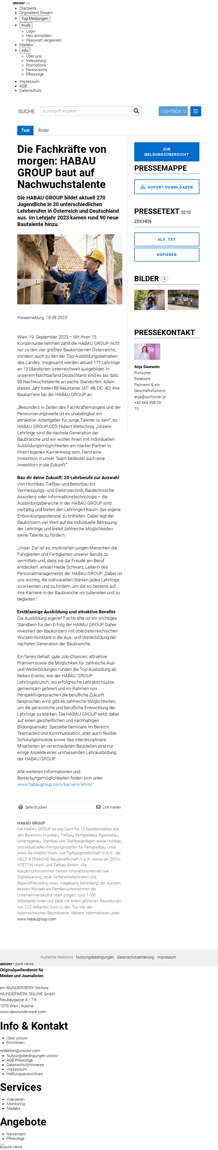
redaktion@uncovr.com (20, 1050)
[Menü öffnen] (195, 111)
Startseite (27, 8)
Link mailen (112, 807)
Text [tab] (25, 130)
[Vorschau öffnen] (69, 269)
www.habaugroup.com (36, 919)
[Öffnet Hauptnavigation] (28, 3)
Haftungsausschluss (25, 1073)
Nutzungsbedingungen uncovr (32, 1055)
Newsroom (16, 1134)
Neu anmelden (38, 35)
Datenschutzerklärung (135, 957)
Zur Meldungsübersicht (166, 152)
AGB (23, 86)
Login (30, 31)
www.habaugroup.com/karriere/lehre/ (55, 784)
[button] (136, 111)
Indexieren (15, 1099)
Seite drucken (36, 807)
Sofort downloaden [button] (170, 187)
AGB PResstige (20, 1060)
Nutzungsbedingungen (95, 957)
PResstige (35, 74)
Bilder (147, 278)
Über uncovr (17, 1038)
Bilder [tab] (43, 130)
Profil (26, 25)
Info (25, 50)
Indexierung (36, 60)
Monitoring (16, 1104)
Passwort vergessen (44, 40)
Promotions (36, 65)
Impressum (29, 81)
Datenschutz (30, 90)
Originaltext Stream (36, 12)
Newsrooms (36, 69)
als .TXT (167, 239)
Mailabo (26, 44)
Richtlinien (15, 1042)
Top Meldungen (35, 18)
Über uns (34, 56)
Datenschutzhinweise (25, 1064)
